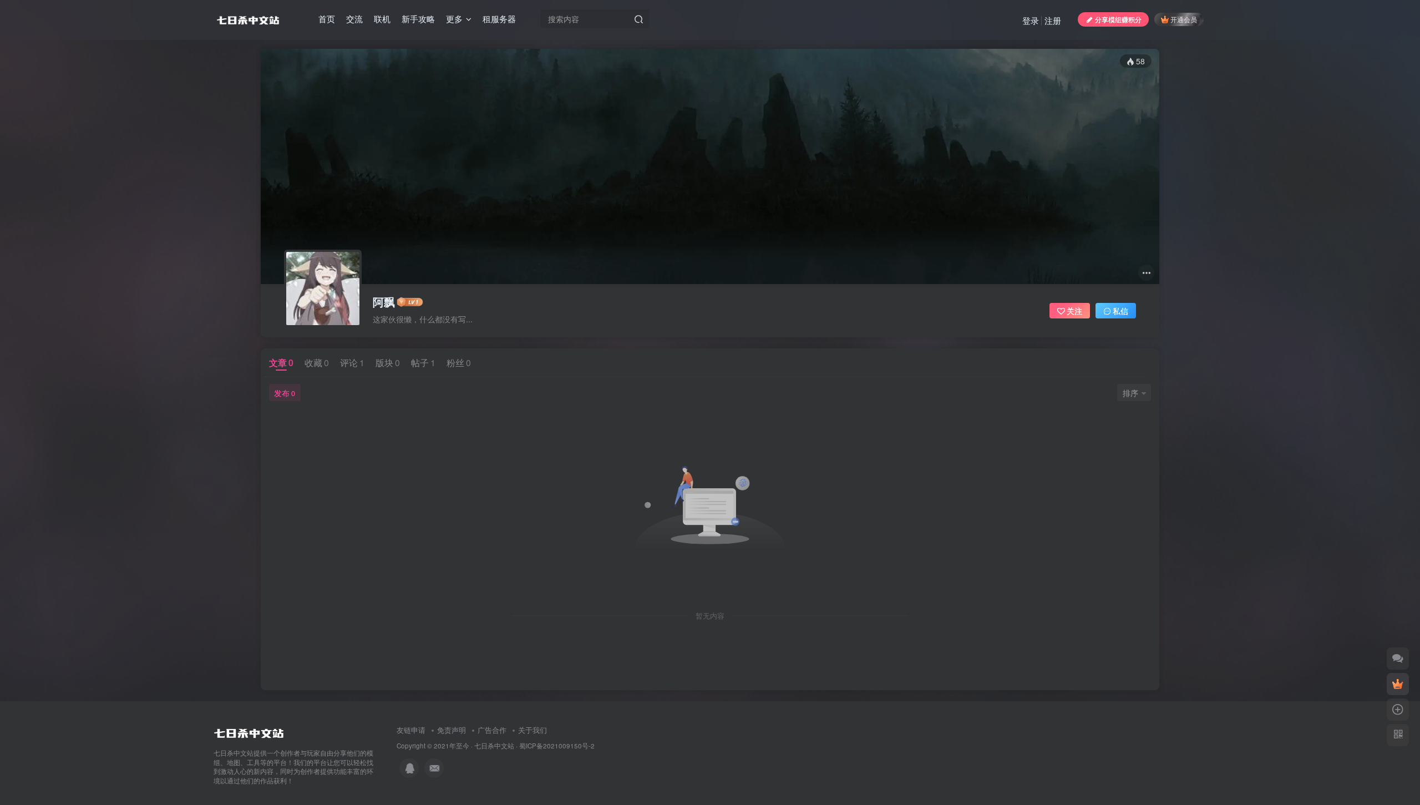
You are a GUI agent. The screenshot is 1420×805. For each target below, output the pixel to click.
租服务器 (499, 18)
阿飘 (384, 302)
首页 (326, 18)
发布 (284, 392)
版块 (388, 362)
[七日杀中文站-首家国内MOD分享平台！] (249, 730)
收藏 (317, 362)
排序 (1130, 392)
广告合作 (492, 730)
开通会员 (1183, 19)
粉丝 (459, 362)
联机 (382, 18)
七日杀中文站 (494, 745)
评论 (352, 362)
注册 (1052, 20)
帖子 (423, 362)
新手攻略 (418, 18)
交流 (354, 18)
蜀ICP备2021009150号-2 (557, 745)
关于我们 (532, 730)
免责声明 (451, 730)
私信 (1120, 310)
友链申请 (411, 730)
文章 (281, 362)
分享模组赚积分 (1118, 19)
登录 (1030, 20)
